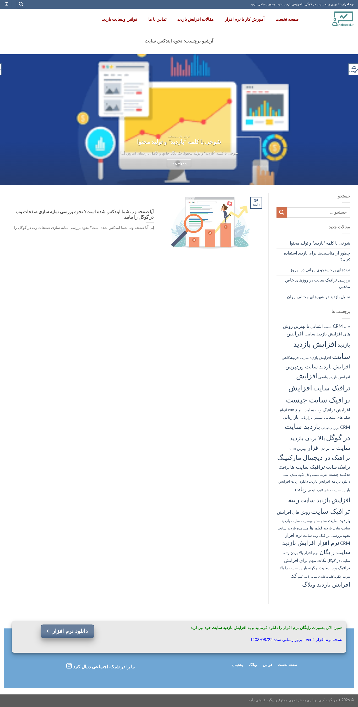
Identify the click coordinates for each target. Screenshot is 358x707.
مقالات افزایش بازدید (195, 19)
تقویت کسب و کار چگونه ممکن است (305, 474)
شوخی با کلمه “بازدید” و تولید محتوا (320, 243)
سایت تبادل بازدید (336, 528)
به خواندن (179, 163)
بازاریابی (306, 417)
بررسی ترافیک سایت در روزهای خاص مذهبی (317, 283)
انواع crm (295, 410)
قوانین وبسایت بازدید (119, 19)
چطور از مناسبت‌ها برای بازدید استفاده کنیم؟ (317, 256)
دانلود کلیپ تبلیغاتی (319, 490)
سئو (324, 521)
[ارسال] (281, 212)
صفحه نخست (287, 19)
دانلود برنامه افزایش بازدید (329, 481)
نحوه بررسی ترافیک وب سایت (326, 536)
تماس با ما (157, 19)
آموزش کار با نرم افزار (244, 19)
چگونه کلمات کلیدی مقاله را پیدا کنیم (319, 576)
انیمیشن (318, 417)
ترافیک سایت (338, 467)
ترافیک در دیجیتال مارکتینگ (313, 458)
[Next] (10, 120)
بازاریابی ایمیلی (330, 428)
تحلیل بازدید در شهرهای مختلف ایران (318, 297)
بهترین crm (298, 449)
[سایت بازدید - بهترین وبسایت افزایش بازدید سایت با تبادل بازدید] (332, 19)
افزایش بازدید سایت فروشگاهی (306, 358)
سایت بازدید (290, 521)
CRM (338, 326)
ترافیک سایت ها (307, 467)
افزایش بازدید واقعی (334, 377)
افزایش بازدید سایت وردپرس (317, 366)
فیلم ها (316, 528)
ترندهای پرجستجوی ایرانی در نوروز (320, 270)
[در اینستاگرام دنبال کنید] (6, 4)
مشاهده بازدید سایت (293, 528)
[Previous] (344, 120)
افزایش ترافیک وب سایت (326, 410)
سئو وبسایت (310, 521)
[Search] (21, 4)
